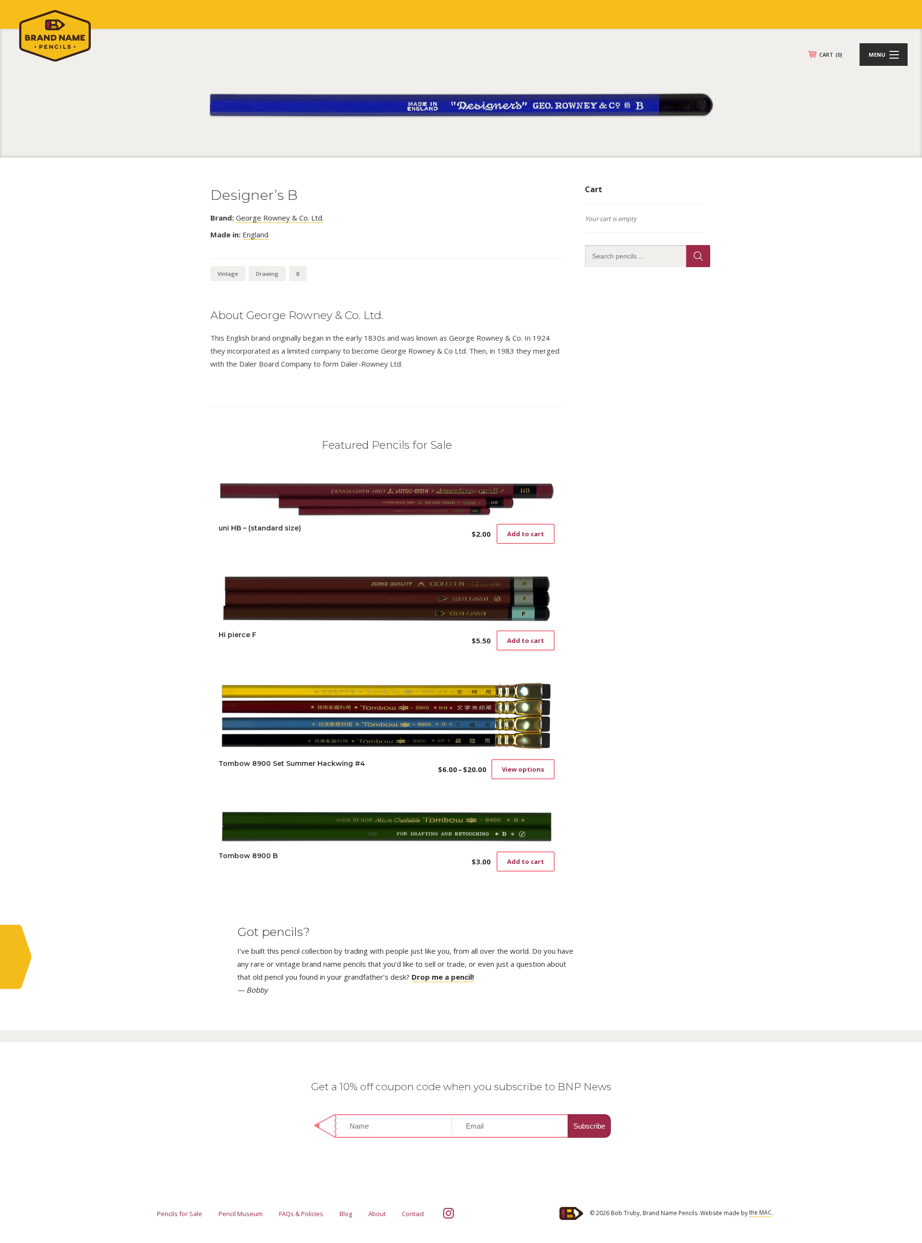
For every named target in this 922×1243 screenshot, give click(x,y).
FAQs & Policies (301, 1213)
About (377, 1213)
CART (830, 54)
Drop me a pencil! (443, 977)
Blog (346, 1213)
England (255, 234)
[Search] (698, 256)
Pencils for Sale (179, 1213)
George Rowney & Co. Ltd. (280, 217)
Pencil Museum (240, 1213)
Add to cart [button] (525, 533)
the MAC (760, 1212)
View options (523, 769)
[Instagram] (448, 1213)
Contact (413, 1213)
